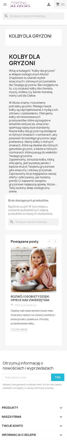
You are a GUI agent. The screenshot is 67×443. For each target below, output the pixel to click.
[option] (33, 289)
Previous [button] (49, 241)
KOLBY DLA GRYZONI (30, 36)
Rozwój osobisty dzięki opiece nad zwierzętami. (30, 298)
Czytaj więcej (19, 329)
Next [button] (55, 241)
